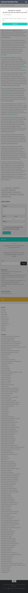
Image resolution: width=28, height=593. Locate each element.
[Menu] (26, 2)
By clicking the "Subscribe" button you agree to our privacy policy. (14, 19)
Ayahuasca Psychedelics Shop (9, 2)
